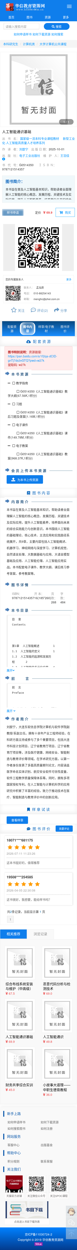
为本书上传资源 (27, 480)
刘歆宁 (23, 149)
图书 (30, 17)
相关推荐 (13, 933)
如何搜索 (57, 34)
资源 (48, 17)
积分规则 (13, 1161)
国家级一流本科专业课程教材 (39, 138)
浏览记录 (40, 933)
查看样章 (17, 820)
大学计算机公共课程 (53, 44)
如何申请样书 (23, 34)
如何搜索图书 (16, 1128)
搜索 (58, 26)
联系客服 (47, 1161)
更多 (66, 17)
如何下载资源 (41, 34)
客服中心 (13, 1145)
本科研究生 (10, 44)
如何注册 (47, 1128)
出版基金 (47, 1145)
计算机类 (29, 44)
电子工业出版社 (29, 155)
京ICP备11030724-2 (38, 1234)
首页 (11, 17)
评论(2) (42, 310)
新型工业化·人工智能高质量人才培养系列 (38, 140)
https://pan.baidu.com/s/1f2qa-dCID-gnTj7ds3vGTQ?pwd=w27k (32, 358)
